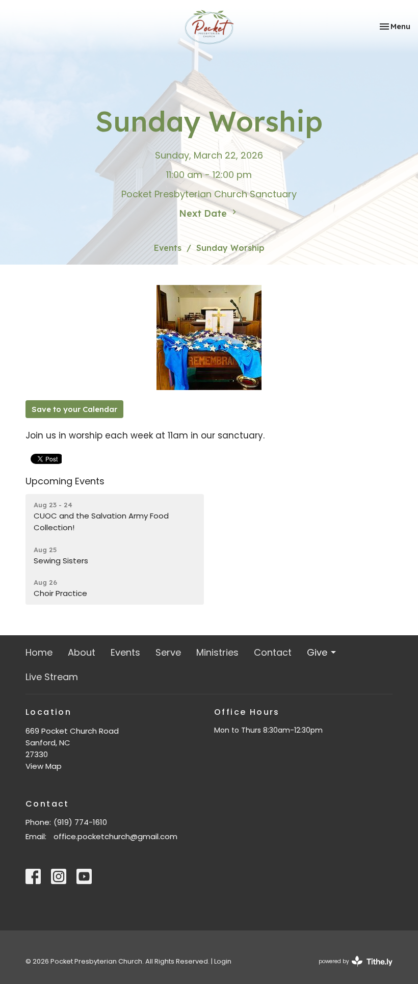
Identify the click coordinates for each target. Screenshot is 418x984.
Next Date (204, 213)
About (81, 652)
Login (222, 961)
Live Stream (51, 676)
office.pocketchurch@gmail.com (115, 836)
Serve (168, 652)
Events (167, 248)
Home (39, 652)
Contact (273, 652)
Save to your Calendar (74, 409)
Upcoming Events (64, 481)
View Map (43, 766)
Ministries (217, 652)
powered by (351, 969)
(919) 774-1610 (80, 822)
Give (317, 652)
